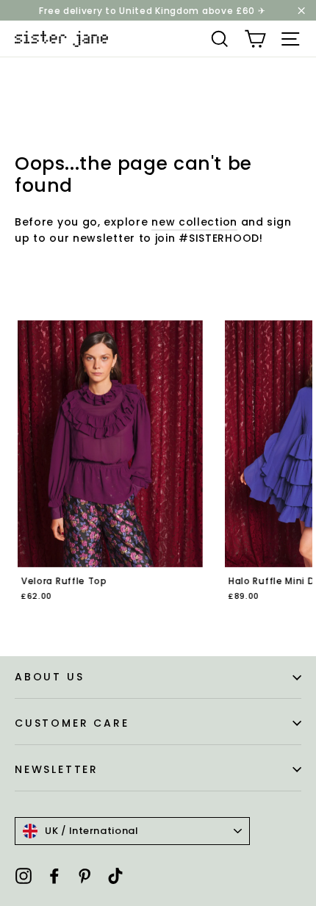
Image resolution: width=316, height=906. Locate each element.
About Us (49, 676)
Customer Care (72, 723)
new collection (194, 222)
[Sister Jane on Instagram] (23, 875)
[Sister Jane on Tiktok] (115, 875)
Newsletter (56, 769)
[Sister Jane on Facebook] (54, 875)
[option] (107, 471)
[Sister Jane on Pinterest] (84, 875)
